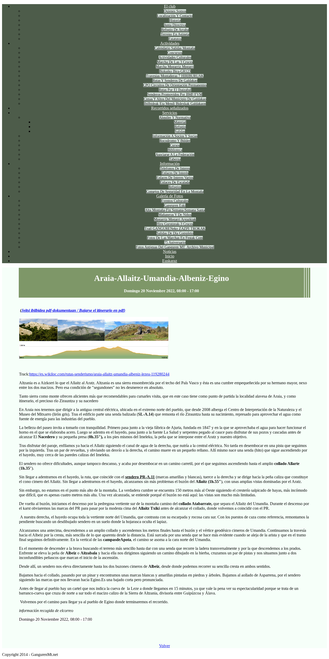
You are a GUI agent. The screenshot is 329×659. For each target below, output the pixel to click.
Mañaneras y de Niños (174, 215)
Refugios (174, 187)
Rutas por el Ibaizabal (175, 90)
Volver (164, 646)
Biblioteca (175, 150)
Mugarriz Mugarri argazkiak (175, 219)
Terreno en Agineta (175, 34)
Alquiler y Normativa (175, 118)
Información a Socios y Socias (174, 136)
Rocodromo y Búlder (174, 141)
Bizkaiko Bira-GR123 (175, 71)
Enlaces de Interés (174, 173)
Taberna (175, 159)
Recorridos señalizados (169, 108)
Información (170, 163)
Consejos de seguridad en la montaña (175, 192)
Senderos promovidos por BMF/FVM (174, 94)
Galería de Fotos (169, 196)
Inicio (169, 256)
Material (180, 122)
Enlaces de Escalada (175, 182)
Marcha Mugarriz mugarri (175, 67)
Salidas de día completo (175, 233)
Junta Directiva (175, 25)
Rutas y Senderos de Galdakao (174, 81)
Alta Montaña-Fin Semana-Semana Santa (175, 210)
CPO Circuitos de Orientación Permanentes (175, 85)
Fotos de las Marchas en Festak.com (175, 238)
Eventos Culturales (174, 201)
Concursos (174, 53)
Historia (175, 20)
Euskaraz (169, 261)
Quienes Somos (175, 11)
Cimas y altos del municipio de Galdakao (175, 99)
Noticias (169, 251)
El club (170, 6)
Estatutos (174, 39)
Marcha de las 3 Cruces (175, 62)
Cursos (175, 145)
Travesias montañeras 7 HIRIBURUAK (175, 76)
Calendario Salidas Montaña (174, 48)
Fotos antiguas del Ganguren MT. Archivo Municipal (175, 247)
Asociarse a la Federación (175, 155)
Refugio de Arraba (175, 30)
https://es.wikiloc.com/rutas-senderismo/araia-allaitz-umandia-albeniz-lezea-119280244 (99, 374)
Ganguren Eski (175, 205)
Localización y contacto (175, 16)
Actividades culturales (175, 57)
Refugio (180, 127)
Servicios (169, 113)
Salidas (180, 131)
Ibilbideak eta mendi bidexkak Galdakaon (175, 104)
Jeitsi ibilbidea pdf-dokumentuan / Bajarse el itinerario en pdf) (73, 310)
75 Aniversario (175, 242)
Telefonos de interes (175, 168)
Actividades (169, 43)
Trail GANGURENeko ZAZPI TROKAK (174, 229)
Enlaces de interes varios (174, 178)
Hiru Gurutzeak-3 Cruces (175, 224)
